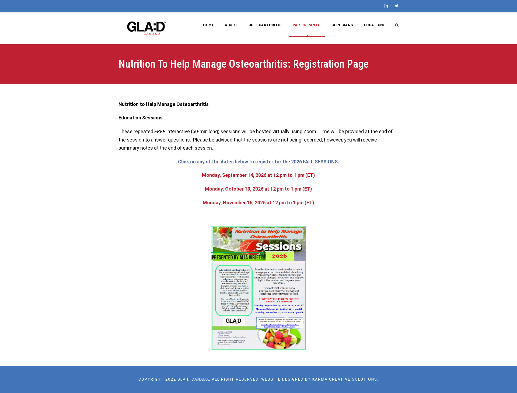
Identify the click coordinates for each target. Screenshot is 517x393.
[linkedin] (386, 6)
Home (208, 25)
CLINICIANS (342, 25)
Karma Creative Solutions (344, 379)
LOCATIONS (375, 25)
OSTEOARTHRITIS (265, 25)
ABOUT (231, 25)
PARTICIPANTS (307, 25)
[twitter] (397, 6)
